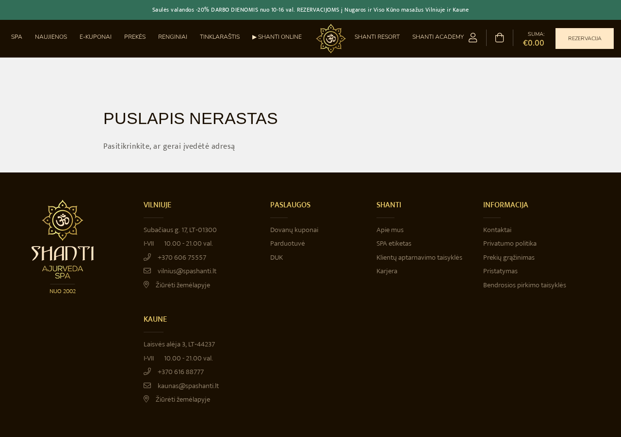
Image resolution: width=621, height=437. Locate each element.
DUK (276, 257)
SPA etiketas (393, 243)
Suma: (533, 39)
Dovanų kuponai (294, 230)
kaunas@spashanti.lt (187, 386)
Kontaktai (497, 230)
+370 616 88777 (180, 372)
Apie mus (390, 230)
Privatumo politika (510, 243)
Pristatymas (500, 271)
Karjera (386, 271)
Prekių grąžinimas (509, 257)
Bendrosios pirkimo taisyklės (524, 285)
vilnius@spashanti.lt (186, 271)
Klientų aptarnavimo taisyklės (419, 257)
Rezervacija (585, 38)
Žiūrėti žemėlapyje (182, 285)
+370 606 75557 (181, 257)
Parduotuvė (287, 243)
